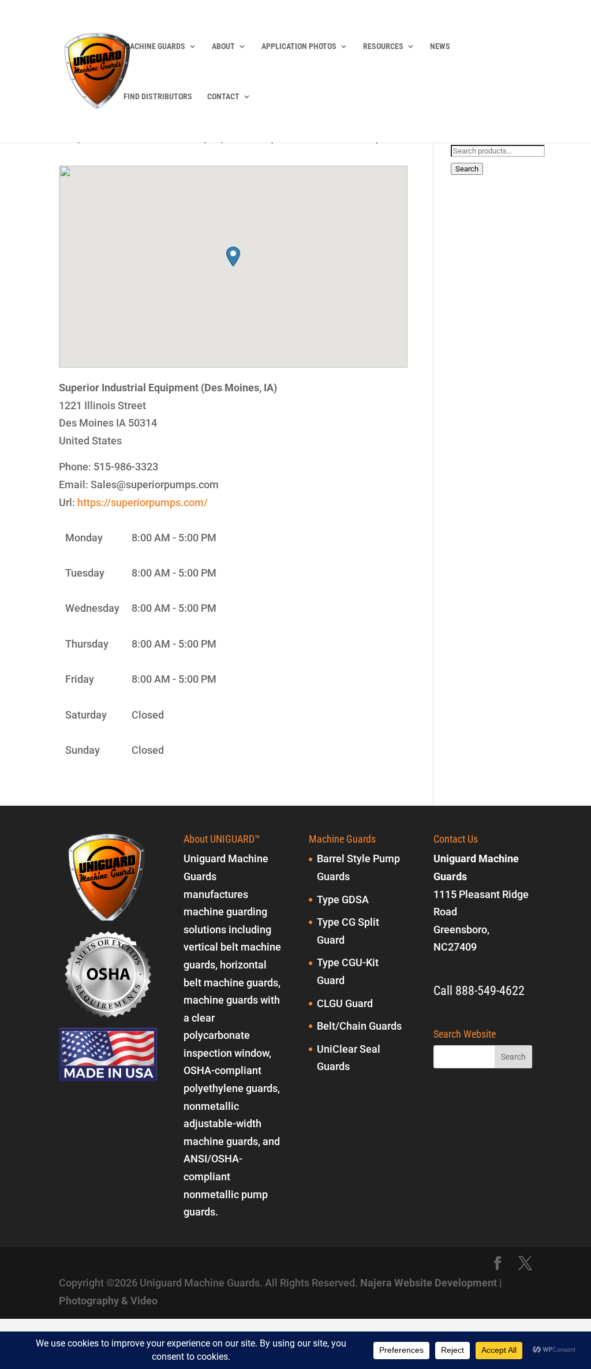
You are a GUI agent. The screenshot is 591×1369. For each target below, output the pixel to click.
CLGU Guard (345, 1003)
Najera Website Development (428, 1283)
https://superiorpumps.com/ (142, 502)
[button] (233, 256)
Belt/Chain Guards (359, 1026)
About (223, 46)
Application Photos (298, 46)
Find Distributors (158, 96)
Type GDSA (343, 899)
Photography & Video (108, 1301)
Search (466, 168)
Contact (223, 96)
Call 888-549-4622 (479, 990)
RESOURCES (383, 46)
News (440, 46)
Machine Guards (154, 46)
